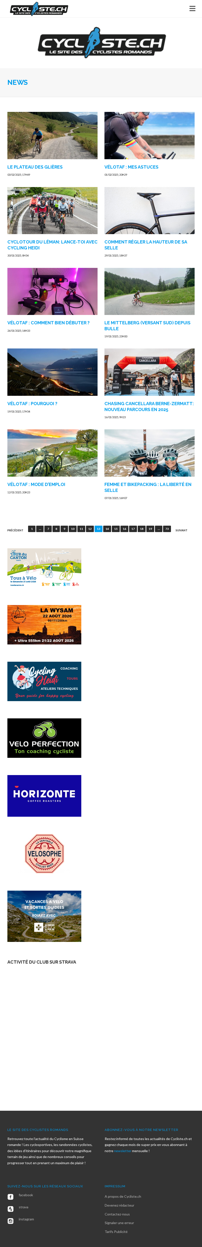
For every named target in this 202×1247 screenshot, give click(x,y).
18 (141, 529)
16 (124, 529)
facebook (26, 1195)
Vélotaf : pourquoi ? (32, 403)
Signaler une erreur (119, 1223)
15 (116, 529)
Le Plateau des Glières (35, 167)
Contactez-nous (117, 1214)
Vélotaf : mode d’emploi (36, 484)
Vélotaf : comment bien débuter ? (48, 322)
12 (90, 529)
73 (167, 529)
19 (150, 529)
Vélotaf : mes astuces (131, 167)
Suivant (181, 530)
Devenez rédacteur (119, 1205)
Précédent (15, 530)
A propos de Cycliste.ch (123, 1196)
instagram (26, 1219)
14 (107, 529)
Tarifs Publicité (116, 1232)
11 (81, 529)
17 (133, 529)
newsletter (123, 1151)
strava (23, 1207)
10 (72, 529)
